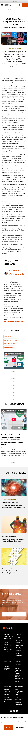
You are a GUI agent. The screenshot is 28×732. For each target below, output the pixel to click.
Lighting (18, 647)
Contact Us (6, 697)
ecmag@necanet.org (9, 652)
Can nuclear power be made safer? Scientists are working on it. (13, 507)
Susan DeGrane (7, 502)
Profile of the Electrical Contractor (18, 672)
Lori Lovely (6, 536)
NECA (16, 689)
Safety (17, 652)
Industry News (19, 645)
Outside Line (19, 649)
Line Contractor (7, 670)
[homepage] (7, 5)
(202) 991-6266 (8, 649)
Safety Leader (7, 668)
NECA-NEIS (18, 696)
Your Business (8, 336)
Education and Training (10, 340)
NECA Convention (19, 691)
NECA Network (18, 701)
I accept (8, 727)
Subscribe (25, 5)
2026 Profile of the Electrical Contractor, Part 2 (11, 572)
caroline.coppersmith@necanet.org (14, 321)
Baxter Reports (18, 675)
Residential (18, 650)
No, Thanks (20, 727)
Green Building (19, 640)
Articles (11, 10)
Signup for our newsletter (14, 614)
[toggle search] (20, 5)
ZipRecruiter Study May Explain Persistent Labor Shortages (12, 540)
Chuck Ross (6, 568)
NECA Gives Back (9, 347)
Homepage (5, 10)
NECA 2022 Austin (9, 343)
